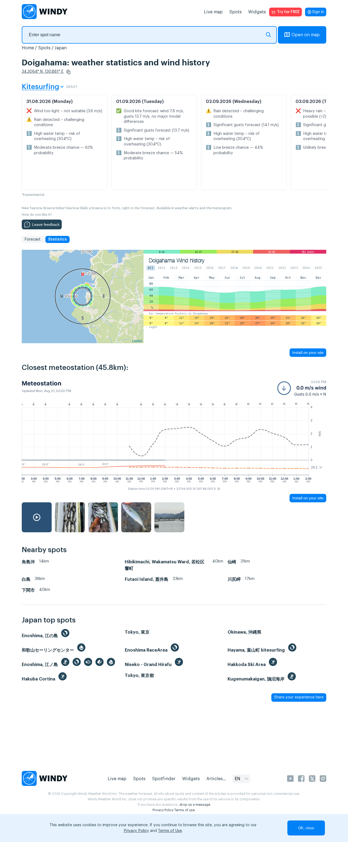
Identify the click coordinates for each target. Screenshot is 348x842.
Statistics (57, 239)
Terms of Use (170, 831)
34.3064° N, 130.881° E (43, 72)
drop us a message (194, 804)
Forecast (32, 239)
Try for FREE (288, 12)
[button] (68, 72)
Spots (235, 12)
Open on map (305, 35)
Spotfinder (164, 779)
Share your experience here (299, 697)
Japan (61, 48)
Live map (213, 12)
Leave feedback (46, 224)
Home (28, 48)
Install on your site (308, 352)
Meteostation (41, 383)
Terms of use (184, 810)
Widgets (257, 12)
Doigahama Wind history (176, 260)
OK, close (306, 828)
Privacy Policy (163, 810)
